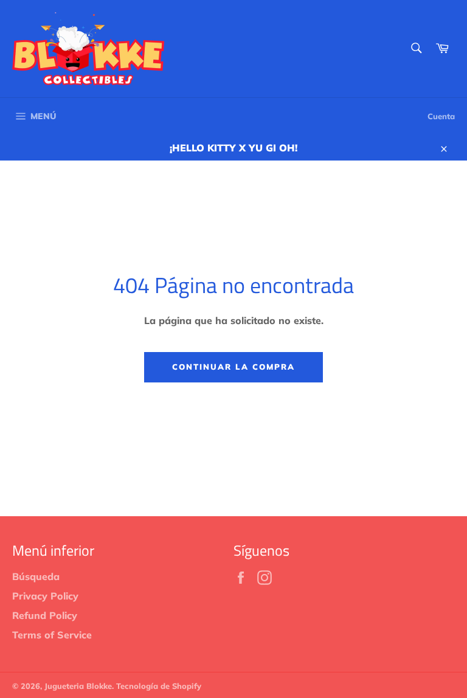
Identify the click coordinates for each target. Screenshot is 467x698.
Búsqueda (36, 576)
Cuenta (441, 116)
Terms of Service (52, 635)
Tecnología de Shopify (158, 686)
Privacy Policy (45, 596)
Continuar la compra (233, 366)
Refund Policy (44, 615)
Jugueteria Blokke (78, 686)
